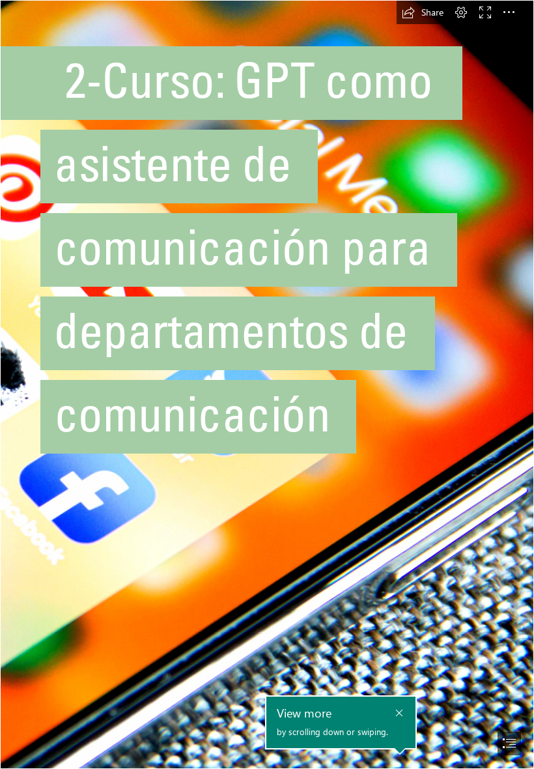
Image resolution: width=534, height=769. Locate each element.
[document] (267, 384)
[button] (423, 12)
